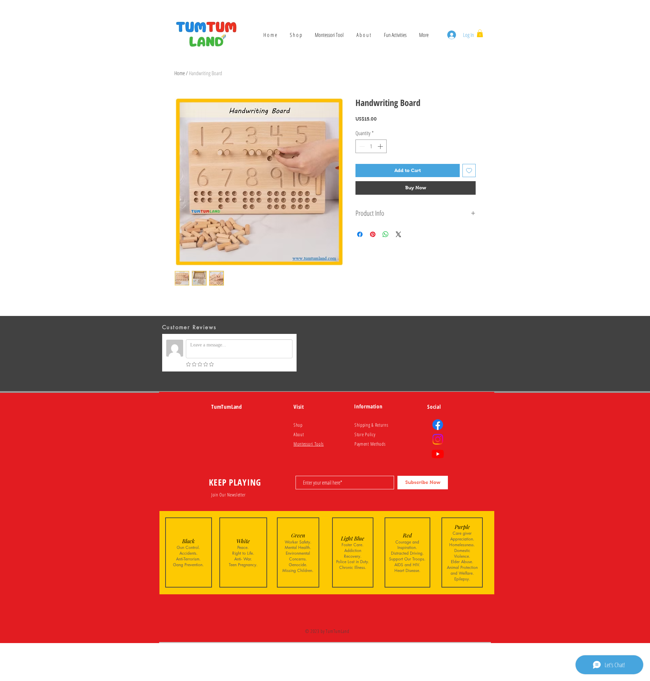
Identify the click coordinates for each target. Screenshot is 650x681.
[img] (188, 552)
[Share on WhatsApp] (386, 234)
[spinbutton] (371, 146)
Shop (298, 425)
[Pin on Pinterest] (373, 234)
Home (179, 73)
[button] (480, 33)
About (299, 434)
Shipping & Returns (371, 425)
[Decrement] (361, 146)
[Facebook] (438, 425)
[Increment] (381, 146)
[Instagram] (438, 439)
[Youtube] (438, 454)
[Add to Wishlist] (469, 170)
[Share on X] (398, 234)
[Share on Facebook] (360, 234)
